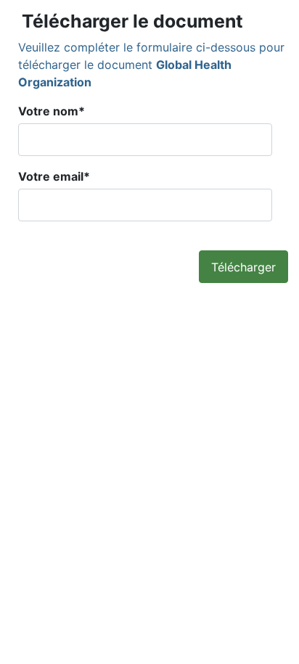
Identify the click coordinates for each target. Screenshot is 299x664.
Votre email (54, 176)
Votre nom (51, 111)
